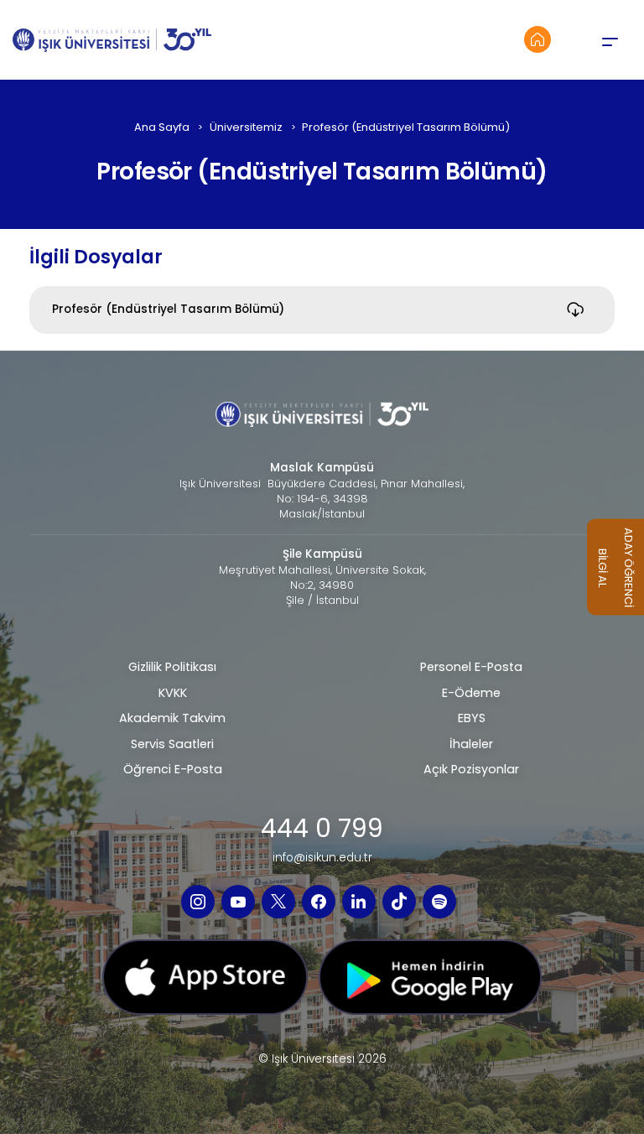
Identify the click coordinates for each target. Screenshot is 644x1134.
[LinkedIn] (359, 901)
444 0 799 (322, 828)
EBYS (472, 718)
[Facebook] (318, 901)
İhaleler (471, 744)
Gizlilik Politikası (172, 666)
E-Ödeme (471, 692)
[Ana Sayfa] (537, 39)
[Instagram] (198, 901)
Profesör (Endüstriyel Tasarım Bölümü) (168, 309)
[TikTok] (399, 901)
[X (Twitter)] (278, 901)
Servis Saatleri (172, 744)
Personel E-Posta (471, 666)
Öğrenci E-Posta (172, 769)
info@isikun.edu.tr (322, 858)
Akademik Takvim (172, 718)
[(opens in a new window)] (205, 982)
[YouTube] (238, 901)
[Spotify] (439, 901)
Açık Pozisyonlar (471, 769)
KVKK (172, 692)
